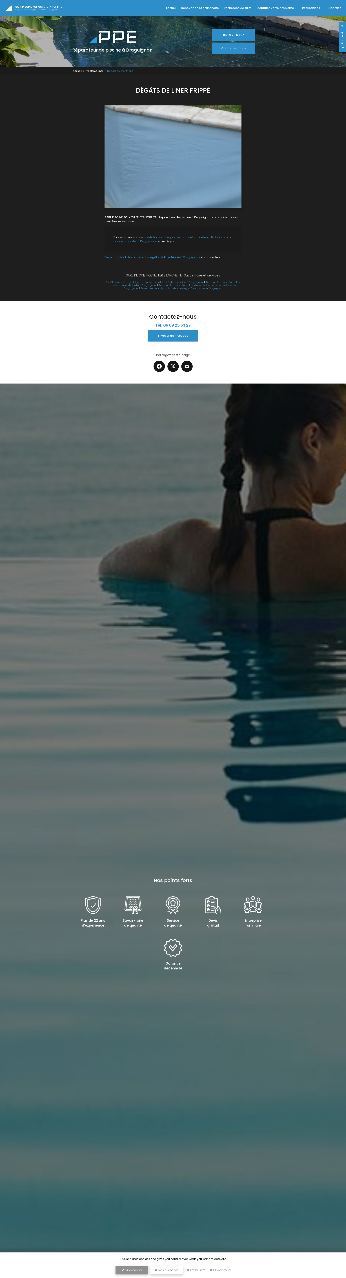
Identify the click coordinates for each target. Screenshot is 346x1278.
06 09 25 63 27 (233, 35)
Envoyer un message (173, 336)
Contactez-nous (233, 48)
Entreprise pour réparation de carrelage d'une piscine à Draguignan (181, 288)
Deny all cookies (167, 1270)
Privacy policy (222, 1270)
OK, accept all (133, 1270)
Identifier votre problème (275, 8)
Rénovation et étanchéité (200, 8)
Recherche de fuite (238, 8)
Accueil (171, 8)
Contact (334, 8)
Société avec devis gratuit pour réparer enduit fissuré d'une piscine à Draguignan (154, 282)
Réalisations (311, 8)
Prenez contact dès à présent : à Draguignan (152, 257)
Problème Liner (94, 71)
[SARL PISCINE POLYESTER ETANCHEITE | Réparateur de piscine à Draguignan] (8, 8)
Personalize (197, 1270)
